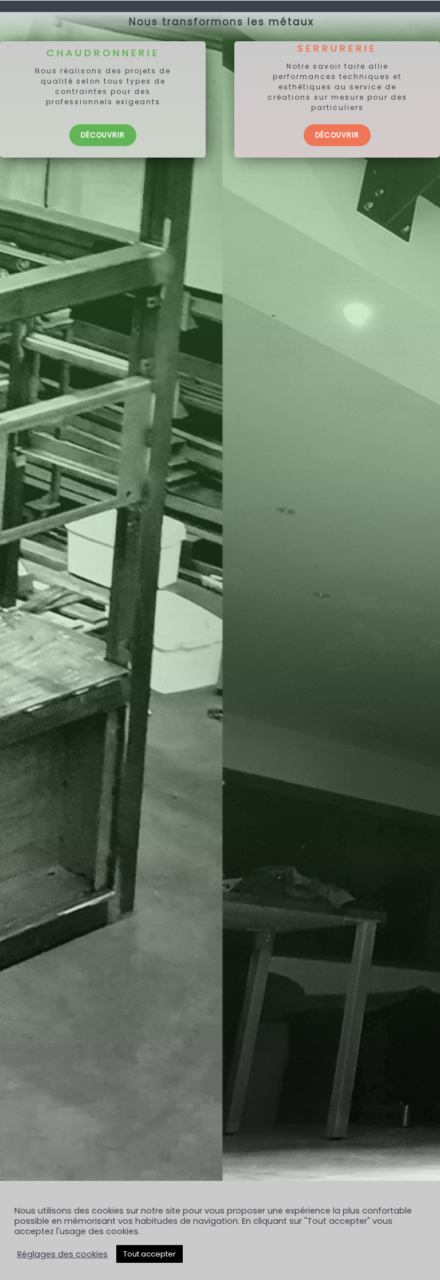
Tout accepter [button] (149, 1253)
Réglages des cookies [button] (62, 1254)
